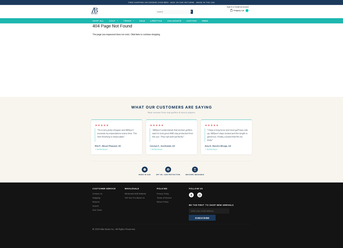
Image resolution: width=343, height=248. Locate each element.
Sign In (229, 7)
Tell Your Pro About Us (135, 198)
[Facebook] (191, 195)
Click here (135, 34)
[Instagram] (199, 195)
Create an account (242, 7)
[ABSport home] (104, 11)
